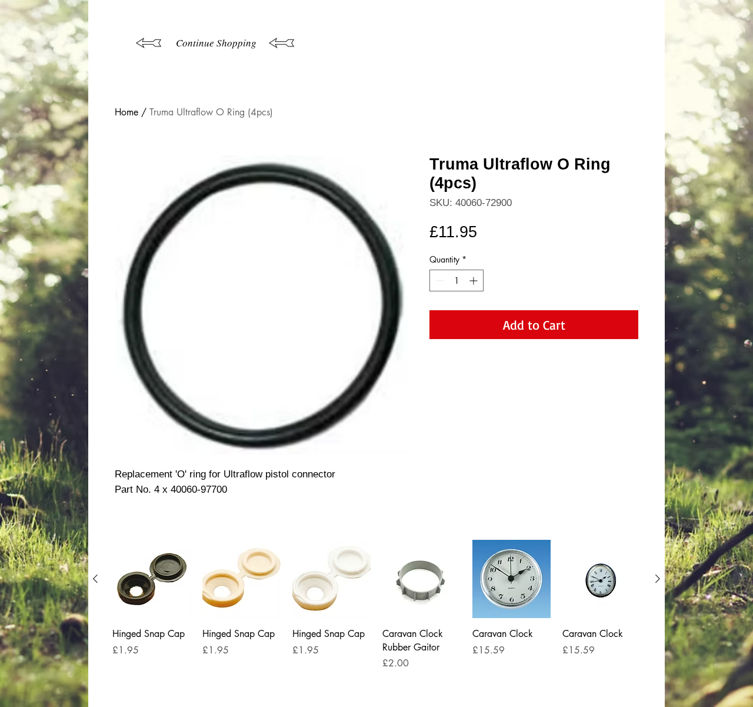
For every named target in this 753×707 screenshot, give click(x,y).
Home (126, 112)
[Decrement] (438, 280)
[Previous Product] (95, 579)
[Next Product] (658, 579)
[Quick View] (151, 579)
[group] (376, 618)
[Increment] (474, 280)
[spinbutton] (456, 280)
